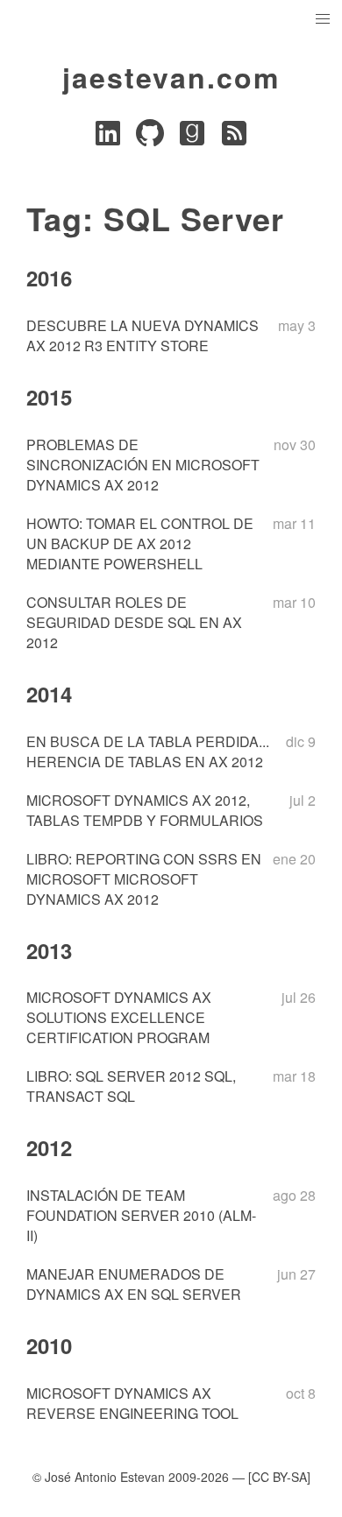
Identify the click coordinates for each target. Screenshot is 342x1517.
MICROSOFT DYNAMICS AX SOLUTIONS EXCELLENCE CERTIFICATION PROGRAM (118, 1017)
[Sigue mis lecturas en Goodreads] (192, 138)
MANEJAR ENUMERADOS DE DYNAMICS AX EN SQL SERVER (133, 1284)
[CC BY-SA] (279, 1476)
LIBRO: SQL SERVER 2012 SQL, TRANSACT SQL (131, 1086)
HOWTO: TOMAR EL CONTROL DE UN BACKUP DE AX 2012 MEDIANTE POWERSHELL (139, 543)
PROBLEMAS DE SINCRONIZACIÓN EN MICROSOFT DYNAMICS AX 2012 (143, 464)
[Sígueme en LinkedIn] (107, 138)
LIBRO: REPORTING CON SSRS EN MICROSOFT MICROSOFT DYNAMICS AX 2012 (143, 879)
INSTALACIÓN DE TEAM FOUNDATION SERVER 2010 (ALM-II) (141, 1215)
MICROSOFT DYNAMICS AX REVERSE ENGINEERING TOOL (132, 1403)
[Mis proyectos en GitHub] (149, 138)
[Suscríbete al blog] (234, 138)
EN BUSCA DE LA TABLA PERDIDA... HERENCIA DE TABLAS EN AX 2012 (147, 751)
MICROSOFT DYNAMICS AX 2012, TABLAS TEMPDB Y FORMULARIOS (144, 810)
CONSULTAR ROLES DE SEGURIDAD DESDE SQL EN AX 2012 (134, 622)
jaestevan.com (171, 77)
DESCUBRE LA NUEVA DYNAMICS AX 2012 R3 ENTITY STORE (142, 335)
